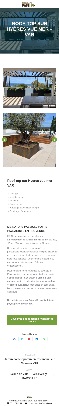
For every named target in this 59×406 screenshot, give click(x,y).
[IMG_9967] (29, 140)
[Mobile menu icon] (54, 4)
